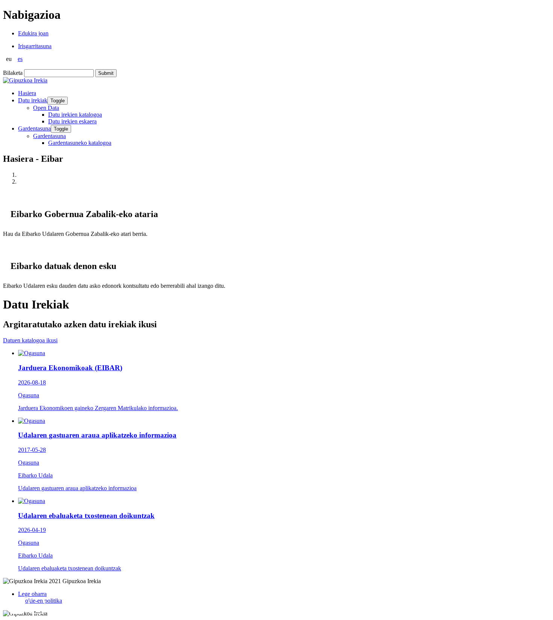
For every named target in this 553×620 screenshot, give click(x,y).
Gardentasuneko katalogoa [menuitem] (79, 143)
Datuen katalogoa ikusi (30, 340)
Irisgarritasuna (35, 46)
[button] (17, 605)
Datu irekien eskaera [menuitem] (72, 121)
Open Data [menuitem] (46, 108)
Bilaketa (13, 73)
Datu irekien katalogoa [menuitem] (75, 114)
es (20, 59)
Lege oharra (32, 594)
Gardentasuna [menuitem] (49, 136)
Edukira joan (33, 33)
